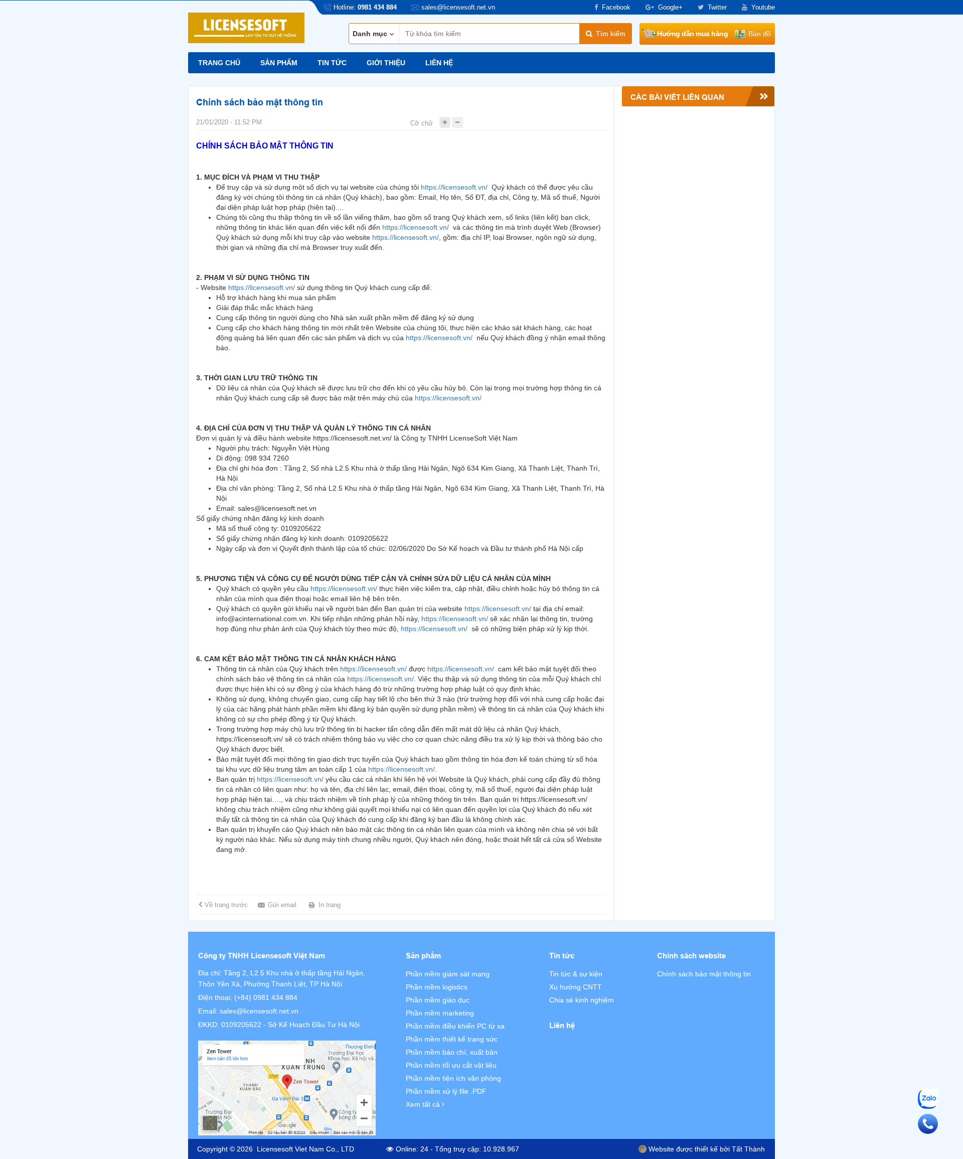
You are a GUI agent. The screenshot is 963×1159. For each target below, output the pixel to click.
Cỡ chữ (421, 123)
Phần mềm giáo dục (437, 1000)
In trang (329, 905)
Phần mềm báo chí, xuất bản (452, 1052)
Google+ (670, 7)
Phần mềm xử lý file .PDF (446, 1091)
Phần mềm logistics (436, 987)
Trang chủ (219, 63)
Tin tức (332, 63)
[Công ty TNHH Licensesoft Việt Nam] (287, 1087)
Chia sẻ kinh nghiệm (581, 1000)
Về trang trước (226, 905)
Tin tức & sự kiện (575, 974)
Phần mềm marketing (440, 1013)
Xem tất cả (424, 1104)
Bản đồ (759, 34)
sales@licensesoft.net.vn (259, 1011)
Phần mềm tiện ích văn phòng (453, 1078)
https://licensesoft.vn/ (454, 187)
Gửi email (282, 905)
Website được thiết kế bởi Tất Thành (706, 1149)
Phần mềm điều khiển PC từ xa (455, 1026)
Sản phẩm (278, 63)
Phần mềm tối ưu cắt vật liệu (451, 1065)
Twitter (717, 7)
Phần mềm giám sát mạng (448, 974)
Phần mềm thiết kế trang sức (452, 1039)
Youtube (763, 7)
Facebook (616, 7)
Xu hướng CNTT (575, 987)
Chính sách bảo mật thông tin (704, 974)
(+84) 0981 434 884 (265, 997)
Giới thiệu (386, 63)
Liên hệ (439, 63)
